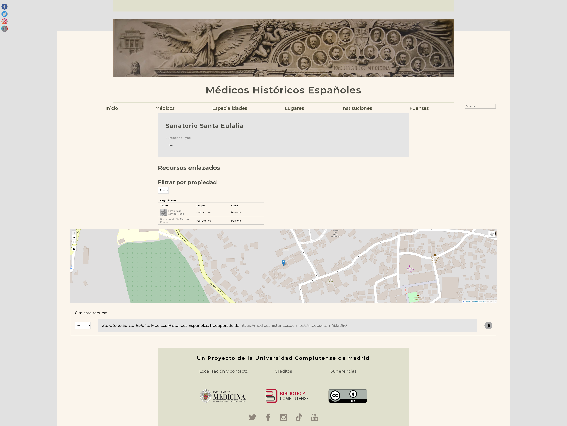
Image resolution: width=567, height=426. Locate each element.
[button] (283, 263)
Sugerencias (343, 371)
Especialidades (229, 108)
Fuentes (419, 108)
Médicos (165, 108)
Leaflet (467, 301)
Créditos (283, 371)
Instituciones (357, 108)
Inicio (112, 108)
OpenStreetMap (479, 301)
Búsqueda (463, 106)
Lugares (294, 108)
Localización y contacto (223, 371)
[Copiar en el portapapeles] (488, 325)
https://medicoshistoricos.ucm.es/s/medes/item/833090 (293, 325)
